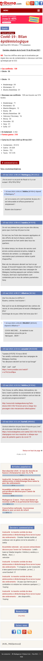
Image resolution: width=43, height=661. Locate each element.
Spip (21, 657)
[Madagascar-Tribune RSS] (29, 633)
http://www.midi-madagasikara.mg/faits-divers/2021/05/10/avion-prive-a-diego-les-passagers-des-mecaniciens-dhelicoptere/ (19, 406)
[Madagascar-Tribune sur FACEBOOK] (14, 633)
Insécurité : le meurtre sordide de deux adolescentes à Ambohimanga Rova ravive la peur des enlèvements (20, 481)
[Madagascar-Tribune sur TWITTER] (19, 633)
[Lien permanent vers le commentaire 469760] (4, 191)
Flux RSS (35, 654)
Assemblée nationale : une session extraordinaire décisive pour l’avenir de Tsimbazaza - (21, 552)
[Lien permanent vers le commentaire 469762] (4, 323)
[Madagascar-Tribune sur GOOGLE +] (24, 633)
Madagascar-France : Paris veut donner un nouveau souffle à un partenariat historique (20, 501)
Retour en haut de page (32, 451)
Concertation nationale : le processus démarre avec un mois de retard (18, 509)
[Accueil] (11, 5)
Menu (5, 10)
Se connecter (6, 654)
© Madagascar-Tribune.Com (21, 654)
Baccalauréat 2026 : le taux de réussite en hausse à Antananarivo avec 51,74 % (20, 472)
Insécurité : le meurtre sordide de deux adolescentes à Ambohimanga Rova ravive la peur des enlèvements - (21, 537)
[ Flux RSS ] (21, 616)
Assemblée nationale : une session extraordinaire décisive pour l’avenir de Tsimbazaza (18, 491)
